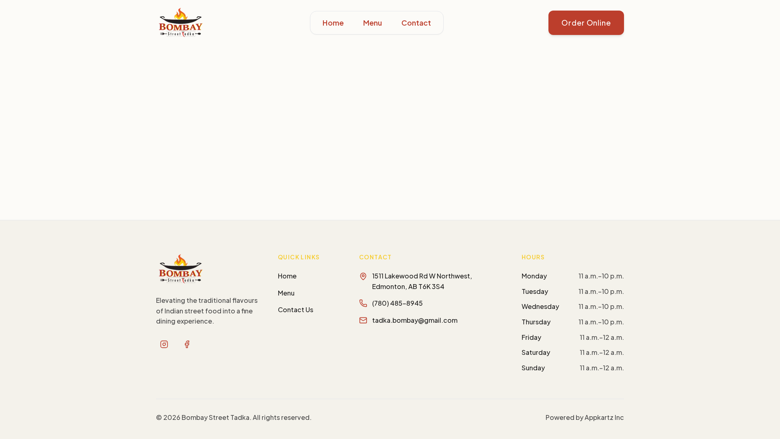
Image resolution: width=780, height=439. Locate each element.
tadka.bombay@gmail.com (414, 320)
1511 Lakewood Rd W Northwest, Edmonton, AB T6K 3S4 (422, 281)
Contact (416, 22)
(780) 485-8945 (397, 303)
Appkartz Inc (604, 417)
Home (333, 22)
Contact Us (295, 309)
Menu (372, 22)
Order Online (586, 22)
